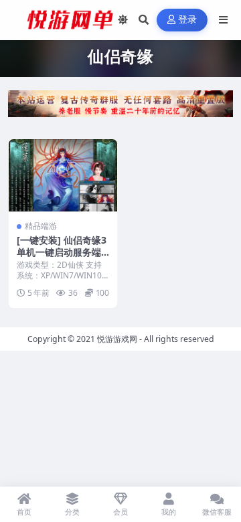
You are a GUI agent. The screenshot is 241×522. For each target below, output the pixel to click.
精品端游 (41, 226)
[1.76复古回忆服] (120, 107)
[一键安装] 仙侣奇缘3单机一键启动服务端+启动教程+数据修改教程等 (61, 258)
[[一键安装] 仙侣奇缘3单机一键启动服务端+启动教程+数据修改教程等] (63, 175)
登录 (187, 20)
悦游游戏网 (117, 339)
